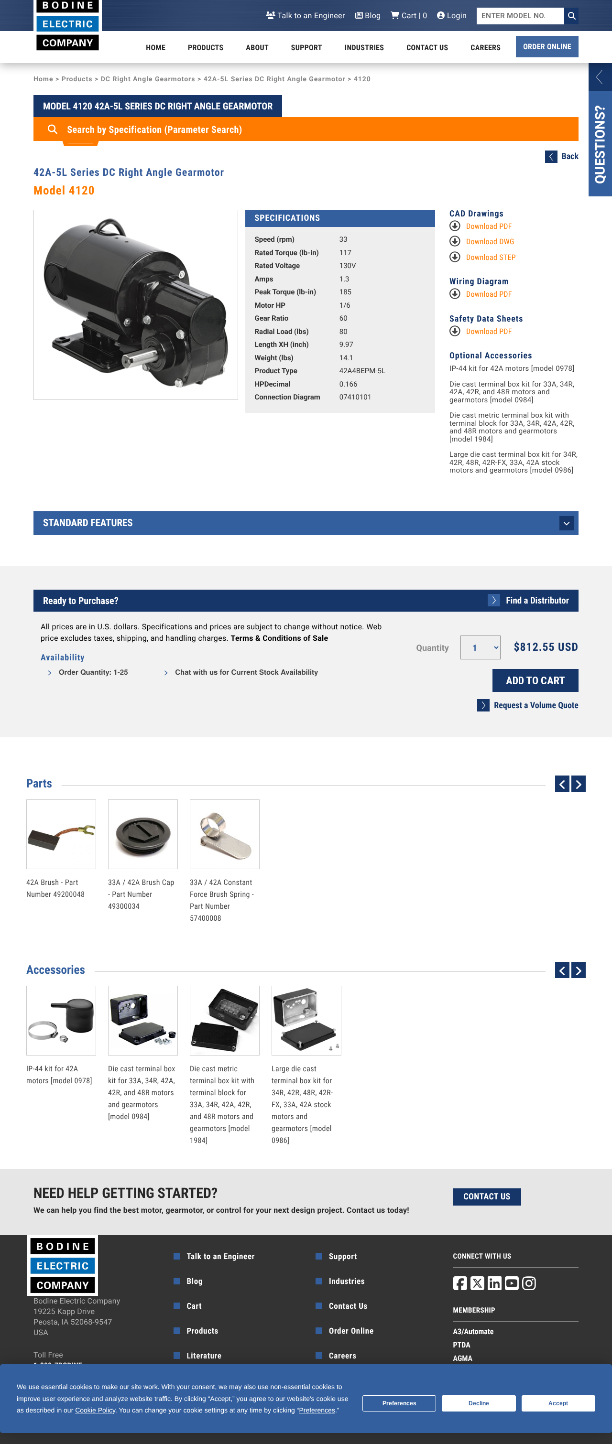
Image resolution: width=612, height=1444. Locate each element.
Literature (204, 1356)
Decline (479, 1403)
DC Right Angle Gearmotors (148, 79)
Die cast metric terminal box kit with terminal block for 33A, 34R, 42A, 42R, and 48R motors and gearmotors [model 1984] (512, 427)
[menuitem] (156, 48)
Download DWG (490, 241)
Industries (364, 47)
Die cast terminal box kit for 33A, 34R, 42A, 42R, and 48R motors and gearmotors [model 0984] (511, 392)
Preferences (399, 1403)
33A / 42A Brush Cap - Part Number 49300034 (141, 874)
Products (205, 47)
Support (306, 47)
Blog (372, 15)
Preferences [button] (317, 1410)
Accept (558, 1403)
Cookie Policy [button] (95, 1410)
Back (570, 156)
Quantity (432, 648)
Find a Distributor (537, 600)
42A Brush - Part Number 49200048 (55, 868)
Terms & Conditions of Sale (279, 638)
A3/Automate (473, 1331)
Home (155, 47)
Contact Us (427, 47)
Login (456, 15)
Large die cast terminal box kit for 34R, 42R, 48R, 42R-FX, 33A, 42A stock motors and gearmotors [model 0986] (513, 462)
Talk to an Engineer (310, 15)
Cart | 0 (413, 15)
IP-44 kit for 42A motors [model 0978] (512, 369)
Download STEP (491, 257)
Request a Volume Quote (536, 705)
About (257, 47)
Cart (194, 1306)
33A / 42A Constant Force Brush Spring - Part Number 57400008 (222, 880)
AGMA (463, 1358)
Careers (485, 47)
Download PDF (489, 226)
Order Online (547, 46)
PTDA (461, 1344)
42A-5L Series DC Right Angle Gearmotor (275, 79)
